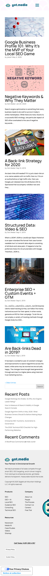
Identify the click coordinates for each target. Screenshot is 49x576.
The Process (29, 502)
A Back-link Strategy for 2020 (23, 162)
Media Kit (8, 525)
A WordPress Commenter (14, 442)
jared (9, 57)
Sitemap (8, 533)
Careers (28, 507)
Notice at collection (12, 573)
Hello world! (31, 442)
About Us (28, 497)
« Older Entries (10, 382)
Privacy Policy (10, 549)
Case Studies (10, 528)
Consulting (9, 507)
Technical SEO (10, 510)
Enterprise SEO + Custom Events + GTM (20, 293)
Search (40, 386)
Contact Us (29, 505)
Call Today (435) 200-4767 (24, 543)
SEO (6, 497)
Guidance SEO (10, 505)
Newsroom (9, 523)
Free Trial (28, 510)
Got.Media (11, 104)
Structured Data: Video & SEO (20, 227)
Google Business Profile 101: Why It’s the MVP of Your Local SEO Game (22, 47)
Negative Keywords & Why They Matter (24, 98)
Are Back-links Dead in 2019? (23, 350)
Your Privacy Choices (19, 569)
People (27, 499)
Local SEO (8, 502)
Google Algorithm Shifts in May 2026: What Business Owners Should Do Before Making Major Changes (23, 414)
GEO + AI (8, 499)
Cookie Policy (10, 557)
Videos (7, 531)
